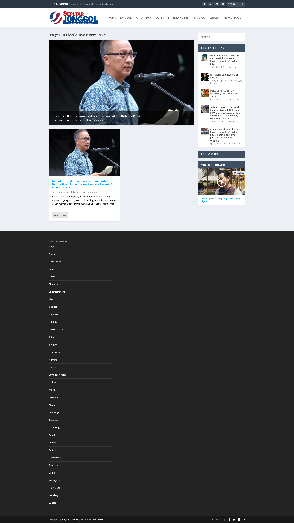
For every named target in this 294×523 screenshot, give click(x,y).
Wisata (214, 17)
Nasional (199, 17)
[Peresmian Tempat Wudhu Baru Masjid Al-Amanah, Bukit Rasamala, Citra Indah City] (205, 57)
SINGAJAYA (235, 143)
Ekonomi (83, 120)
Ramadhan (236, 99)
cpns (51, 269)
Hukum (53, 321)
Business (53, 254)
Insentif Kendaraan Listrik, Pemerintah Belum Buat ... (98, 116)
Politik (52, 450)
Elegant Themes (70, 519)
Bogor (52, 246)
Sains (52, 472)
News (52, 404)
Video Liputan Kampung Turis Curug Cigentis (220, 200)
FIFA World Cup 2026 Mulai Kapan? (224, 76)
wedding (53, 495)
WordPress (98, 519)
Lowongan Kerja (57, 374)
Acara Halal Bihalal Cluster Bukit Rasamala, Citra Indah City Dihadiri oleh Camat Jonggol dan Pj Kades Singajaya (225, 135)
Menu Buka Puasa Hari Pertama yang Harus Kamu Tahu (224, 93)
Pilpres (52, 442)
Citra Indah (143, 17)
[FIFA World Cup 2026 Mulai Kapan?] (205, 77)
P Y (62, 120)
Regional (53, 465)
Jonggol (126, 17)
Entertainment (178, 17)
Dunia (160, 17)
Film (51, 299)
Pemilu (52, 435)
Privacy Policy (233, 17)
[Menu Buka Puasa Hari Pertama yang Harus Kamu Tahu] (205, 93)
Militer (52, 382)
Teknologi (54, 487)
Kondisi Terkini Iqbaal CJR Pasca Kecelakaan (91, 3)
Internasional (228, 80)
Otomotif (54, 419)
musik (52, 389)
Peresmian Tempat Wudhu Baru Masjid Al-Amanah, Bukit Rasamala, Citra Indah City (225, 59)
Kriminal (53, 359)
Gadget (53, 306)
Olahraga (214, 83)
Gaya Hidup (55, 314)
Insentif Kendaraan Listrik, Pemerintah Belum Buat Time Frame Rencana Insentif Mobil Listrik (82, 184)
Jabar (52, 337)
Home (112, 17)
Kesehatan (54, 352)
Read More (60, 215)
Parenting (54, 427)
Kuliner (53, 367)
